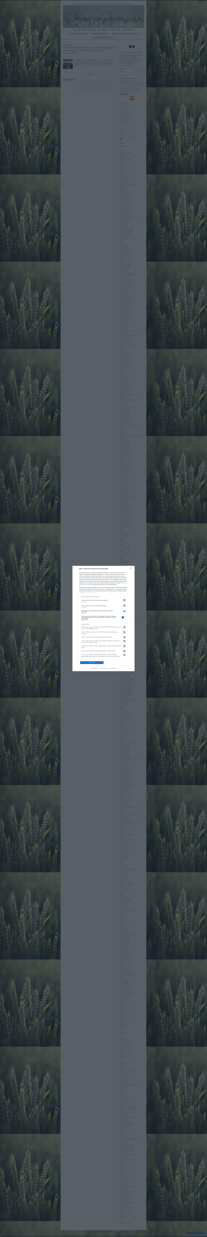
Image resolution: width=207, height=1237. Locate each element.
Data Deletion (94, 668)
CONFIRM (92, 662)
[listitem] (103, 596)
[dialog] (103, 618)
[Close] (131, 568)
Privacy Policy (112, 668)
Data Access (103, 668)
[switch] (123, 600)
